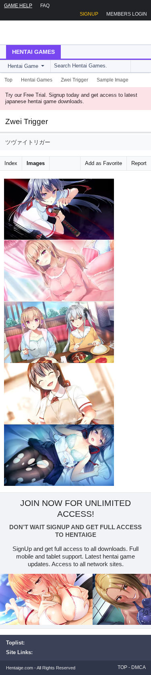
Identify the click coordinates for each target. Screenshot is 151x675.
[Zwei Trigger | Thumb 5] (59, 455)
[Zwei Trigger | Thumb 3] (59, 332)
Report (139, 163)
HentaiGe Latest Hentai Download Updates (47, 32)
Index (10, 163)
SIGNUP (89, 14)
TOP (122, 667)
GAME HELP (18, 5)
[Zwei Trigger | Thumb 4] (59, 394)
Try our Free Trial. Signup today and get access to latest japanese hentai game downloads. (71, 98)
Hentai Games (33, 52)
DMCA (138, 667)
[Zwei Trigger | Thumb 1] (59, 209)
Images (36, 163)
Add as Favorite (103, 163)
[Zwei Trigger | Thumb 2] (59, 271)
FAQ (45, 5)
